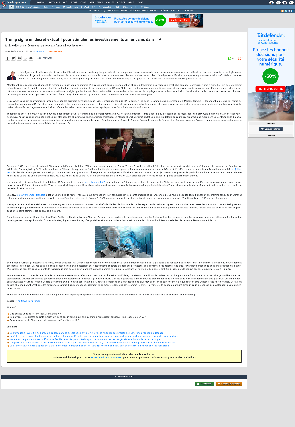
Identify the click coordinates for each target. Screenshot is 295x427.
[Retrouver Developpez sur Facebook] (289, 11)
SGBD (117, 7)
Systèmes (145, 7)
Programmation (104, 7)
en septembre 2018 (94, 182)
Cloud (45, 7)
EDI (93, 7)
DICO (179, 11)
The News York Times (28, 301)
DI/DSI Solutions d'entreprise (28, 7)
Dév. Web (85, 7)
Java (76, 7)
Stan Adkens (38, 51)
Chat (83, 2)
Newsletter (96, 2)
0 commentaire (55, 51)
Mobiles (134, 7)
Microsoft (67, 7)
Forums (41, 2)
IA (52, 7)
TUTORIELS (94, 11)
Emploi (110, 2)
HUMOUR (189, 11)
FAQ (65, 2)
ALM (58, 7)
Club (140, 2)
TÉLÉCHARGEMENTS (139, 11)
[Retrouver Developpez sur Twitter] (286, 11)
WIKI (173, 11)
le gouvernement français (30, 195)
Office (125, 7)
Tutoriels (54, 2)
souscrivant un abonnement (107, 357)
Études (121, 2)
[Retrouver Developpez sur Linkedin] (292, 11)
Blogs (73, 2)
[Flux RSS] (282, 11)
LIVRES (124, 11)
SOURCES (154, 11)
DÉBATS (164, 11)
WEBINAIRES (113, 11)
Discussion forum (272, 129)
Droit (131, 2)
